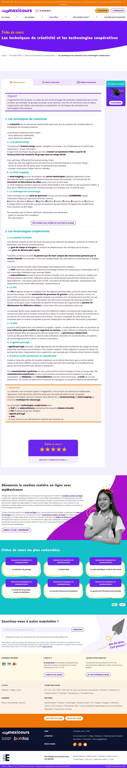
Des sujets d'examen (116, 84)
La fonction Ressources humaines (64, 591)
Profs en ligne (31, 512)
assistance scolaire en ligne (53, 515)
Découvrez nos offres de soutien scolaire (53, 223)
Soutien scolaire (54, 718)
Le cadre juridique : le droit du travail (105, 569)
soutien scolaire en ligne (72, 496)
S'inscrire (77, 629)
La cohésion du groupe (21, 569)
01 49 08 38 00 (49, 663)
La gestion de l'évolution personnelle (105, 591)
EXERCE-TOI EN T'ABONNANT (16, 530)
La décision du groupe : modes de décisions (21, 591)
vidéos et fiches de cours (66, 517)
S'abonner (116, 103)
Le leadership (63, 569)
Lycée (4, 55)
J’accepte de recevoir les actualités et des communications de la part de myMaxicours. (37, 637)
